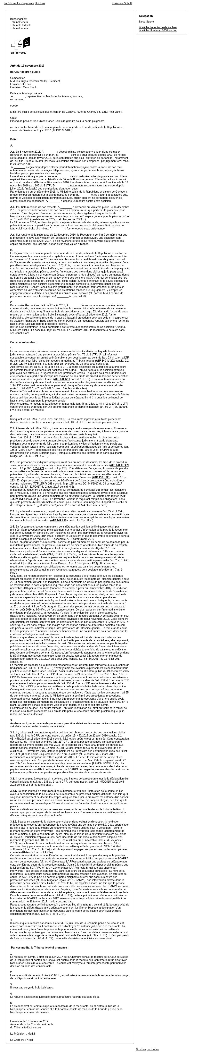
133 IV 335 (25, 363)
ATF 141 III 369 (119, 465)
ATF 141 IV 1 (62, 379)
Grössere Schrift (122, 3)
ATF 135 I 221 (101, 477)
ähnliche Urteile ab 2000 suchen (158, 30)
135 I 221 (38, 468)
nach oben (153, 1049)
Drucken (40, 3)
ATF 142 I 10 (58, 520)
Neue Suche (146, 21)
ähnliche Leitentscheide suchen (158, 27)
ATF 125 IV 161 (43, 483)
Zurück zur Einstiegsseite (19, 3)
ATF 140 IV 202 (105, 360)
